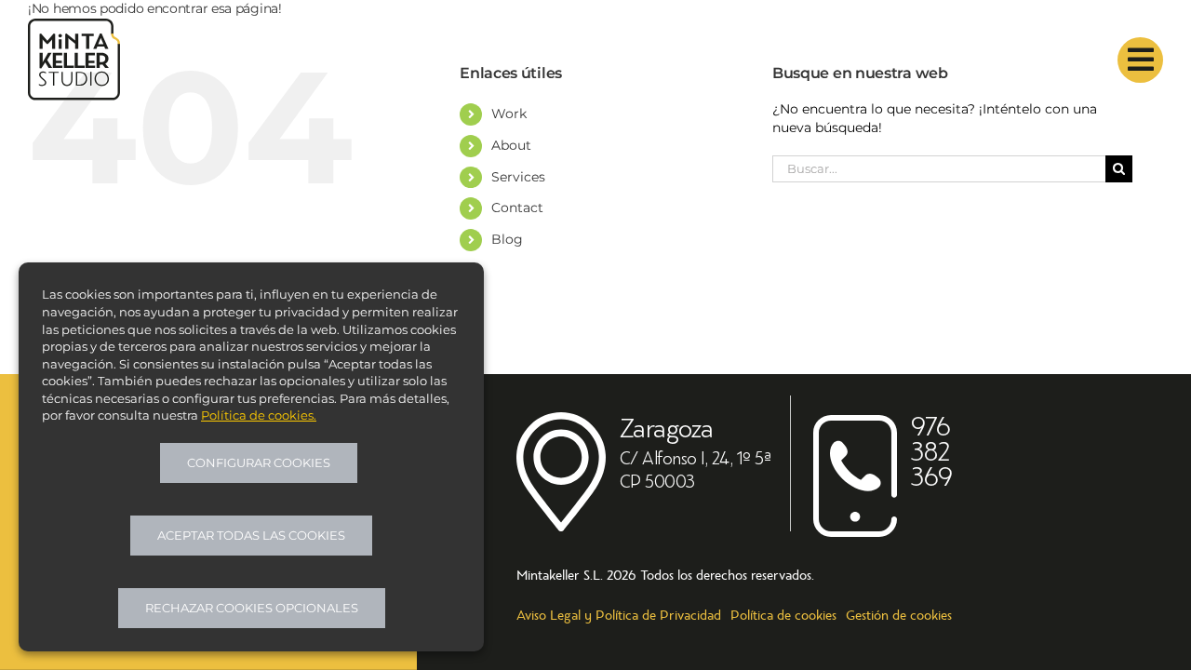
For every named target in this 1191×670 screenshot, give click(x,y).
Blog (507, 239)
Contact (517, 207)
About (511, 145)
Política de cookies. (258, 415)
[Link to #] (1140, 60)
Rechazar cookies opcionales (251, 607)
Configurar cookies (258, 462)
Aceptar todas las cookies (251, 535)
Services (518, 176)
